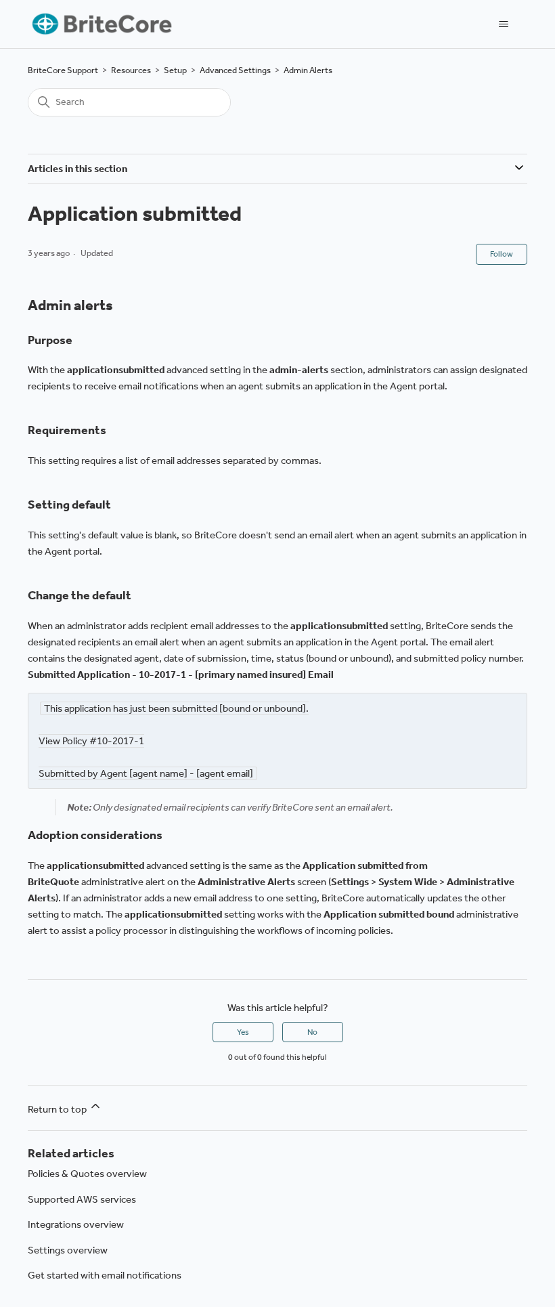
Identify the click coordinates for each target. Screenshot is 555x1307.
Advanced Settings (235, 70)
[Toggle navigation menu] (503, 24)
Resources (131, 70)
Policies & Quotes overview (87, 1173)
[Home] (100, 24)
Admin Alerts (308, 70)
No (312, 1032)
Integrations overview (76, 1224)
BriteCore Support (63, 70)
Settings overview (68, 1250)
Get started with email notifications (104, 1275)
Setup (175, 70)
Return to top (58, 1109)
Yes (243, 1032)
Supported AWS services (82, 1199)
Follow (501, 254)
